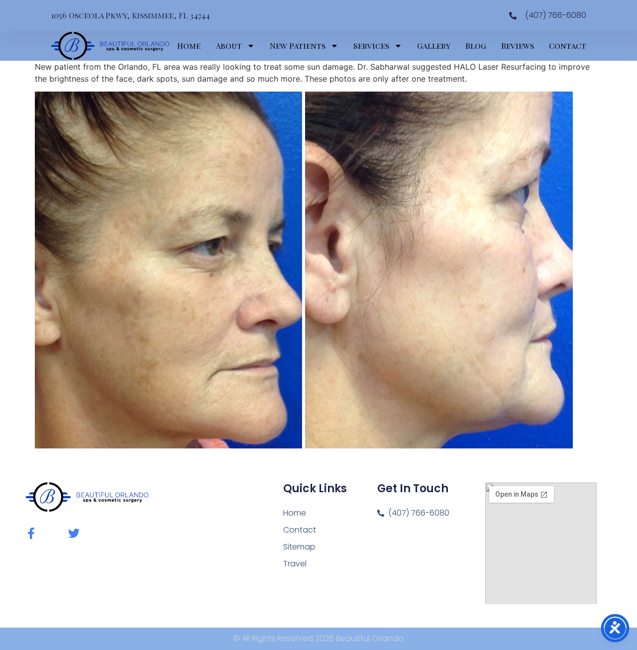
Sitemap (299, 546)
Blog (475, 45)
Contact (567, 45)
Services (371, 45)
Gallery (433, 45)
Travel (295, 563)
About (228, 45)
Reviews (517, 45)
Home (189, 45)
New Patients (297, 45)
